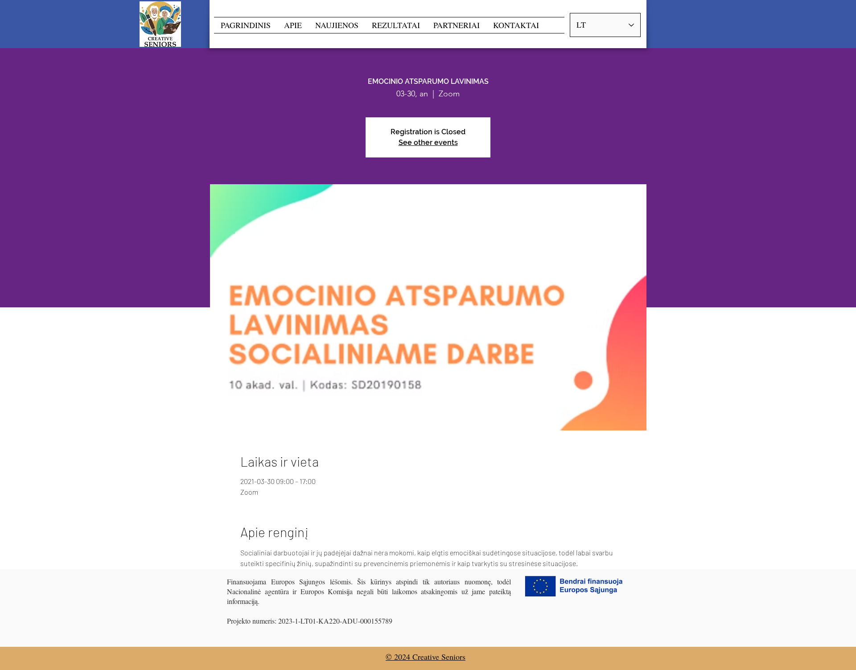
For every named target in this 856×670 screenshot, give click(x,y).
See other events (428, 142)
